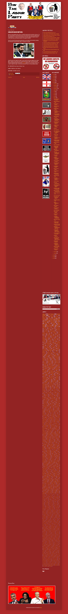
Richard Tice (53, 516)
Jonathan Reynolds (49, 430)
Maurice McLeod (50, 546)
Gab (53, 428)
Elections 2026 (57, 427)
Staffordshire (44, 358)
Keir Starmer (51, 314)
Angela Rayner (47, 323)
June (55, 93)
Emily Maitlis (44, 455)
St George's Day (57, 488)
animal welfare (49, 470)
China (45, 342)
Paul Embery (57, 432)
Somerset (43, 380)
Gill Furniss (46, 500)
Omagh (52, 552)
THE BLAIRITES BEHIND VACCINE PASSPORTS (56, 119)
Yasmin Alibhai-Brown (49, 449)
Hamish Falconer (48, 533)
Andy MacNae (46, 521)
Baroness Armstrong (53, 522)
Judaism (47, 414)
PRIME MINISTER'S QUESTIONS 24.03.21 (56, 122)
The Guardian (49, 380)
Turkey (56, 518)
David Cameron (57, 412)
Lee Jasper (48, 541)
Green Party (56, 352)
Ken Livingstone (51, 444)
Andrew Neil (49, 362)
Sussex (51, 339)
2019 (54, 256)
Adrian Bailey (44, 438)
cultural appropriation (52, 410)
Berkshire (43, 388)
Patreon (59, 464)
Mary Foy (46, 509)
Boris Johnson (44, 316)
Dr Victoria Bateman (53, 530)
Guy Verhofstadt (55, 393)
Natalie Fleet (47, 550)
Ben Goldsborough (44, 523)
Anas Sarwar (47, 417)
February (55, 251)
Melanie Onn (57, 423)
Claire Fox (56, 439)
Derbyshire (52, 364)
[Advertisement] (32, 21)
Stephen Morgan (44, 559)
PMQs (55, 324)
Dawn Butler (56, 349)
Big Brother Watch (55, 523)
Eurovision (46, 499)
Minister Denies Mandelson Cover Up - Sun (49, 32)
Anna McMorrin (48, 473)
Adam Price (58, 450)
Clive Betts (49, 528)
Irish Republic (46, 399)
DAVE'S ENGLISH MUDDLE (56, 206)
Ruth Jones (48, 556)
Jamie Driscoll (46, 503)
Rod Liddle (57, 516)
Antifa (53, 358)
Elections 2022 (57, 454)
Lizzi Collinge (54, 541)
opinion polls (54, 348)
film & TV (50, 369)
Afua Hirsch (57, 493)
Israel (52, 347)
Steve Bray (54, 435)
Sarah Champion (49, 434)
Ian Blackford (48, 413)
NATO (55, 463)
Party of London (55, 464)
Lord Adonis (56, 351)
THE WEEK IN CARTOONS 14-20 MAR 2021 (57, 137)
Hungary (48, 534)
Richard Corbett (49, 516)
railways (55, 416)
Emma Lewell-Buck (54, 455)
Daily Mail (53, 419)
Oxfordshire (45, 382)
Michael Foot (58, 547)
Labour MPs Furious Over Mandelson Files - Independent (51, 38)
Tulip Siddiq (45, 491)
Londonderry (57, 431)
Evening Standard (52, 531)
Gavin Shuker (47, 441)
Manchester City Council (47, 482)
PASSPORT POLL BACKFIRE (56, 104)
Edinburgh (43, 413)
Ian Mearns (51, 534)
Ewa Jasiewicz (57, 531)
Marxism (57, 359)
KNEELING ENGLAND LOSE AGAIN (56, 247)
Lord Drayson (52, 542)
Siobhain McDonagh (48, 558)
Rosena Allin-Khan (53, 389)
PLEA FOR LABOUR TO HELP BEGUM (57, 233)
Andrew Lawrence (55, 472)
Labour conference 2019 (52, 399)
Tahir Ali (49, 518)
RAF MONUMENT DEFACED (56, 167)
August (55, 89)
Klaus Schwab (48, 422)
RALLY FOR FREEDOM (56, 144)
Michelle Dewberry (50, 548)
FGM (49, 499)
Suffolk (51, 376)
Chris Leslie (52, 439)
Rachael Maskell (44, 433)
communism (45, 330)
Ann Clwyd (56, 451)
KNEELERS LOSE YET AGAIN (56, 143)
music (46, 391)
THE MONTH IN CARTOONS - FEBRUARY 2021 (56, 244)
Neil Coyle (50, 400)
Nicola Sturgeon (46, 346)
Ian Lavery (55, 385)
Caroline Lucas (53, 392)
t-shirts (47, 566)
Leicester (53, 359)
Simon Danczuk (49, 517)
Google (58, 457)
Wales (57, 326)
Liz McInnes (56, 507)
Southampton (51, 488)
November (55, 85)
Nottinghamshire (50, 349)
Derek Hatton (44, 498)
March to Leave (52, 423)
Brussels (58, 525)
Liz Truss (53, 431)
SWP (54, 486)
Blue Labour (57, 452)
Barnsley (48, 522)
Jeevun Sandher (51, 503)
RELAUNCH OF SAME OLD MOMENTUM (56, 189)
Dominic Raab (54, 381)
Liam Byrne (52, 403)
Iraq (42, 399)
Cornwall (52, 427)
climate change (53, 346)
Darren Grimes (47, 412)
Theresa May (49, 353)
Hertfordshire (52, 373)
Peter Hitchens (50, 446)
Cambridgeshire (52, 372)
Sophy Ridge (50, 360)
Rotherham (46, 395)
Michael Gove (57, 403)
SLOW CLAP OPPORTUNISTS (56, 183)
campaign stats (46, 396)
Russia (48, 341)
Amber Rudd (48, 451)
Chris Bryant (50, 351)
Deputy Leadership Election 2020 (50, 366)
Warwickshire (54, 380)
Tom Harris (58, 490)
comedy (51, 390)
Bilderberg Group (57, 473)
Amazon (58, 426)
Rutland (59, 466)
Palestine (57, 338)
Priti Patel (44, 353)
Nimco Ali (52, 551)
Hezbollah (47, 501)
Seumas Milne (45, 467)
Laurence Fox (56, 378)
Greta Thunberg (46, 403)
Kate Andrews (52, 459)
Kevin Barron (51, 408)
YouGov (43, 359)
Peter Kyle (58, 400)
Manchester (44, 352)
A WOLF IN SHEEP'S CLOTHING (56, 161)
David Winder (55, 497)
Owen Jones (53, 329)
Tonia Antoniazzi (52, 395)
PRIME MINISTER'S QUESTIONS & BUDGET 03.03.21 (57, 238)
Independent (43, 478)
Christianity (43, 453)
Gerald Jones (44, 533)
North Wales (44, 363)
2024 (54, 77)
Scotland (11, 74)
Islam (45, 334)
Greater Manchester (53, 331)
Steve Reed (43, 448)
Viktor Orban (49, 491)
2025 (54, 76)
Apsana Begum (57, 397)
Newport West (49, 432)
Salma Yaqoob (58, 486)
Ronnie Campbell (53, 433)
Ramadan (44, 555)
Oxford (43, 424)
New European (52, 550)
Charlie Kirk (55, 474)
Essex (44, 348)
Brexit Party (58, 330)
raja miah (44, 566)
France (54, 402)
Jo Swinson (51, 378)
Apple (49, 521)
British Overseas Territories (46, 427)
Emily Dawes (55, 498)
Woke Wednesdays (54, 336)
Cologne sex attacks (44, 497)
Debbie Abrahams (47, 530)
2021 (54, 82)
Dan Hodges (58, 453)
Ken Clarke (51, 506)
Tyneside (58, 435)
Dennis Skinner (58, 392)
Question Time (46, 376)
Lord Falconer (52, 508)
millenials (43, 493)
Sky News (57, 379)
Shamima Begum (52, 382)
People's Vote (58, 343)
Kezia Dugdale (58, 540)
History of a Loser (45, 429)
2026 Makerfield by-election (46, 406)
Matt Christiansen (45, 546)
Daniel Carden (46, 529)
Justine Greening (57, 505)
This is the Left (51, 468)
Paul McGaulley (48, 553)
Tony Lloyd (47, 448)
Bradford (49, 398)
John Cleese (46, 504)
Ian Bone (49, 458)
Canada (52, 388)
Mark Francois (56, 544)
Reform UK (54, 344)
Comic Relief (56, 528)
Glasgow (50, 385)
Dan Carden (54, 453)
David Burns (56, 529)
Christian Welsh (58, 527)
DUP (51, 453)
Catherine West (57, 418)
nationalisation (52, 565)
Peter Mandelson (56, 356)
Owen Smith (54, 400)
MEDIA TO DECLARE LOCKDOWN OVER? (57, 191)
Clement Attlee (45, 528)
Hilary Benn (48, 421)
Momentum (58, 345)
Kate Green (47, 444)
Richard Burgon (50, 334)
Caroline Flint (44, 377)
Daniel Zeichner (47, 440)
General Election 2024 (52, 370)
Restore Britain (47, 486)
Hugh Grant (50, 477)
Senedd (51, 424)
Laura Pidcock (58, 364)
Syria (48, 390)
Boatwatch (50, 328)
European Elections (45, 338)
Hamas (59, 381)
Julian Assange (50, 479)
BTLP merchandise (57, 417)
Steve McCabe (58, 517)
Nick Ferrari (48, 374)
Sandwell (56, 556)
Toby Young (54, 490)
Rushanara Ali (51, 486)
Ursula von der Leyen (56, 424)
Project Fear (57, 465)
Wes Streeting (53, 341)
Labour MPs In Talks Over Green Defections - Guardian (51, 42)
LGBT (44, 329)
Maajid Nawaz (47, 423)
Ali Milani (44, 451)
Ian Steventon (55, 534)
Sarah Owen (50, 557)
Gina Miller (57, 456)
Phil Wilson (50, 515)
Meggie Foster (54, 509)
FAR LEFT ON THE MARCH (56, 169)
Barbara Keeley (44, 522)
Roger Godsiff (51, 466)
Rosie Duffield (44, 371)
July (54, 91)
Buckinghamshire (51, 418)
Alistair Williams (53, 426)
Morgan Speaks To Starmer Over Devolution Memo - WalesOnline (50, 41)
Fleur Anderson (44, 532)
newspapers (56, 565)
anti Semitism (51, 322)
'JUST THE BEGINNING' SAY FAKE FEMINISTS (56, 152)
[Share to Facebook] (18, 73)
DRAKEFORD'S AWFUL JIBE (57, 200)
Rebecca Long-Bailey (47, 344)
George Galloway (44, 350)
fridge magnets (44, 471)
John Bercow (48, 359)
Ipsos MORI (46, 502)
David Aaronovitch (51, 529)
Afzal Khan (48, 392)
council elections (55, 390)
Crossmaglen (48, 453)
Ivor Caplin (58, 442)
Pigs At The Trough (48, 485)
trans (57, 337)
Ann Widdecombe (47, 452)
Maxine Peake (51, 463)
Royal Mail (53, 555)
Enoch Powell (44, 428)
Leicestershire (58, 375)
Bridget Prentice (53, 525)
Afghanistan (44, 392)
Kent (47, 339)
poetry (59, 565)
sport (43, 357)
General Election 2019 (50, 326)
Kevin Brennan (44, 460)
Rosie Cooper (47, 447)
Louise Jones (56, 542)
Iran (57, 370)
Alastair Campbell (50, 352)
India (56, 413)
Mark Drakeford (49, 340)
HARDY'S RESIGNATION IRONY (56, 203)
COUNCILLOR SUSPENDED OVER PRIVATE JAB (57, 227)
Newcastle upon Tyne (45, 484)
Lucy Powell (44, 379)
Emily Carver (49, 476)
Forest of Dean (49, 532)
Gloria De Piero (54, 457)
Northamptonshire (44, 415)
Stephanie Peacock (49, 435)
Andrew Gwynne (48, 397)
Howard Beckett (44, 458)
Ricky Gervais (55, 446)
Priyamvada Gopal (54, 485)
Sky (58, 558)
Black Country (48, 388)
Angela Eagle (52, 451)
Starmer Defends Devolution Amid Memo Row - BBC (50, 43)
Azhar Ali (52, 473)
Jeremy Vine (56, 407)
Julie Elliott (50, 540)
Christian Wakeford (56, 496)
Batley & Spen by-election (50, 384)
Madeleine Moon (58, 481)
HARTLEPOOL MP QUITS (56, 171)
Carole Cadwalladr (51, 474)
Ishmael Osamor (51, 502)
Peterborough (56, 357)
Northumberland (45, 464)
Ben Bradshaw (56, 376)
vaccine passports (57, 347)
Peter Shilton (46, 515)
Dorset (44, 407)
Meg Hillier (50, 509)
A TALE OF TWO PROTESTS (56, 135)
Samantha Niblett (52, 556)
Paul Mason (55, 484)
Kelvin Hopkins (47, 506)
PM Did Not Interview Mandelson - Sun (48, 36)
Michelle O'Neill (54, 483)
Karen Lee (43, 506)
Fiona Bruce (57, 499)
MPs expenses (45, 445)
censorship (58, 333)
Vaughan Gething (44, 425)
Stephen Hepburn (57, 447)
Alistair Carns (50, 472)
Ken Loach (58, 479)
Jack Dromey (50, 429)
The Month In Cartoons (56, 363)
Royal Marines (57, 555)
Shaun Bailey (45, 401)
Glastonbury (48, 457)
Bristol (48, 368)
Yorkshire (58, 322)
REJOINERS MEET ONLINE (56, 109)
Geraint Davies (57, 441)
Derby (58, 497)
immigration (55, 317)
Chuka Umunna (44, 370)
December (55, 83)
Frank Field (48, 420)
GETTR (43, 500)
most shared (46, 321)
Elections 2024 (51, 498)
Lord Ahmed (47, 542)
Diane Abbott (57, 320)
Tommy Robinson (58, 404)
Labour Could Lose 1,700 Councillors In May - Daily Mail (51, 33)
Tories (49, 317)
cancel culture (51, 383)
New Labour (58, 463)
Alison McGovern (49, 438)
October (55, 86)
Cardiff (58, 398)
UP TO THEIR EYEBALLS (55, 155)
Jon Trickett (47, 459)
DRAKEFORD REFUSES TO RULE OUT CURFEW (57, 185)
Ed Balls (56, 440)
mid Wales (57, 492)
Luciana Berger (57, 414)
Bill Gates (58, 410)
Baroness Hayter (50, 495)
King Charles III (49, 460)
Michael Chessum (49, 547)
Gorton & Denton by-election (47, 393)
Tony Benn (52, 518)
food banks (48, 565)
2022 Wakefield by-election (55, 471)
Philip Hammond (50, 554)
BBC (54, 325)
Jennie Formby (56, 503)
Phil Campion (45, 554)
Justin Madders (52, 505)
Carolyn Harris (55, 495)
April (54, 96)
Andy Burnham (58, 328)
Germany (52, 420)
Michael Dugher (54, 547)
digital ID (57, 367)
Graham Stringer (57, 420)
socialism (58, 346)
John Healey (46, 479)
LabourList (44, 541)
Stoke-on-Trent (49, 489)
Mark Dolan (52, 544)
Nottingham (50, 394)
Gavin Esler (53, 532)
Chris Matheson (51, 496)
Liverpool (47, 355)
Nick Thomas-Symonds (45, 404)
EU (53, 328)
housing (54, 492)
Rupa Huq (55, 466)
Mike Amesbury (46, 400)
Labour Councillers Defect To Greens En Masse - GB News (51, 35)
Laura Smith (55, 408)
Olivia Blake (51, 484)
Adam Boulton (53, 493)
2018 (54, 258)
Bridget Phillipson (53, 398)
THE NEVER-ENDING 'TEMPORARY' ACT (57, 114)
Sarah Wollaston (54, 434)
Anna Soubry (52, 397)
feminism (58, 341)
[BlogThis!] (16, 73)
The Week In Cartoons (51, 319)
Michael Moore (45, 548)
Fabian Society (53, 499)
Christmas (49, 419)
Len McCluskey (57, 388)
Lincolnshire (45, 367)
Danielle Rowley (50, 497)
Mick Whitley (54, 548)
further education (50, 405)
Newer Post (10, 77)
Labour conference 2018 (45, 507)
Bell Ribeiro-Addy (50, 402)
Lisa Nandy (52, 343)
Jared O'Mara (55, 429)
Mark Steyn (55, 545)
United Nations (44, 469)
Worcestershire (44, 383)
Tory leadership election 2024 (53, 448)
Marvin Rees (55, 445)
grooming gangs (51, 330)
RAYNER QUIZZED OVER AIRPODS (56, 174)
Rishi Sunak (46, 331)
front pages (49, 471)
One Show (55, 552)
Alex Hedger (47, 520)
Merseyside (43, 389)
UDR (55, 395)
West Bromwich (53, 425)
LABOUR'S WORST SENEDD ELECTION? (56, 126)
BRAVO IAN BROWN (56, 210)
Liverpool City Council (57, 444)
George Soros (57, 428)
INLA (54, 501)
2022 (54, 80)
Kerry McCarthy (45, 480)
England (57, 362)
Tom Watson (54, 353)
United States (58, 327)
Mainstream (51, 543)
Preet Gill (54, 515)
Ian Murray (52, 413)
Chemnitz (44, 527)
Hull (49, 403)
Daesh (47, 375)
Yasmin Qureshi (44, 492)
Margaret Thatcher (57, 461)
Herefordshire (45, 477)
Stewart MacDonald (54, 559)
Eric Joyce (48, 531)
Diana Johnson (52, 475)
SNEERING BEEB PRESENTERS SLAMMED (56, 147)
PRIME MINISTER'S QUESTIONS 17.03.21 (56, 163)
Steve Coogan (53, 517)
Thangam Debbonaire (45, 468)
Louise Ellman (51, 414)
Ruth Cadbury (44, 556)
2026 (54, 74)
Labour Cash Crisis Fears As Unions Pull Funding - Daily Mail (51, 50)
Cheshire (43, 351)
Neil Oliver (43, 341)
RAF (42, 466)
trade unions (50, 365)
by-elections (53, 345)
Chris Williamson (56, 369)
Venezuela (49, 425)
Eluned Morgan (45, 476)
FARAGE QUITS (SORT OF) (57, 220)
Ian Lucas (54, 477)
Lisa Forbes (49, 481)
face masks (49, 348)
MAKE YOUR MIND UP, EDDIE (57, 102)
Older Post (37, 77)
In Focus (52, 407)
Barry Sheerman (44, 398)
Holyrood (51, 442)
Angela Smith (45, 402)
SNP (13, 74)
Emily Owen (44, 531)
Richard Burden (44, 516)
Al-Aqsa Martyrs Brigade (50, 494)
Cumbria (57, 384)
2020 (54, 255)
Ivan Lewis (53, 478)
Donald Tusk (52, 454)
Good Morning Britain (51, 377)
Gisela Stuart (44, 457)
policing (53, 337)
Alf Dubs (55, 494)
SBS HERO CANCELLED (56, 236)
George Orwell (52, 441)
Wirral (58, 491)
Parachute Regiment (50, 409)
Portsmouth (58, 554)
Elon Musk (51, 368)
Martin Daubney (48, 483)
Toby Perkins (50, 490)
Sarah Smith (55, 557)
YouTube (52, 387)
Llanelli (58, 541)
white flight (50, 566)
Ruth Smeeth (58, 433)
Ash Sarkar (45, 356)
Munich (58, 483)
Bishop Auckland (52, 524)
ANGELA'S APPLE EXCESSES (56, 249)
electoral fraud (58, 425)
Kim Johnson (50, 480)
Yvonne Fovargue (50, 492)
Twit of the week (45, 416)
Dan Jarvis (44, 454)
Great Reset (47, 357)
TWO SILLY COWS (56, 181)
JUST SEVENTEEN (56, 129)
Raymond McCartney (48, 555)
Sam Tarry (44, 434)
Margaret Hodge (52, 461)
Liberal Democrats (50, 342)
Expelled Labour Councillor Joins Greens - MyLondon (50, 46)
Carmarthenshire (44, 526)
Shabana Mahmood (50, 371)
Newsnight (53, 432)
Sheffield (48, 387)
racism (53, 327)
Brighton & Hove (48, 381)
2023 (54, 79)
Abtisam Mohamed (48, 493)
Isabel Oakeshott (49, 478)
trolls (56, 383)
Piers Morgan (52, 355)
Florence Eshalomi (48, 456)
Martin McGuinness (50, 445)
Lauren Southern (52, 507)
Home (24, 77)
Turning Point (45, 405)
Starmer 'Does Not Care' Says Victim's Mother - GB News (51, 37)
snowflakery (48, 450)
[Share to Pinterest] (19, 73)
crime (49, 327)
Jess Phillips (48, 336)
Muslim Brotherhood (52, 549)
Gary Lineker (58, 402)
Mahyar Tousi (47, 461)
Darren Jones (52, 412)
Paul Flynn (49, 465)
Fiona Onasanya (44, 385)
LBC (47, 333)
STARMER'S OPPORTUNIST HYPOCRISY (56, 158)
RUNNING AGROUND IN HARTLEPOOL (56, 141)
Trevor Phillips (58, 415)
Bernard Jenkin (50, 523)
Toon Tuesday (53, 321)
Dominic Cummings (47, 347)
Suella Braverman (55, 489)
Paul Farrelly (45, 465)
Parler (49, 415)
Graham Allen (50, 500)
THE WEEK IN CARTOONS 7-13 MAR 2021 (56, 178)
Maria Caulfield (44, 544)
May (54, 94)
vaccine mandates (56, 405)
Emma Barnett (54, 476)
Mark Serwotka (46, 545)
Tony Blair (58, 329)
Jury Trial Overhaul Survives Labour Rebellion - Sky (50, 51)
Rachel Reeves (44, 327)
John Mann (58, 366)
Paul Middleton (52, 553)
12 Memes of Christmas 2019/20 (53, 391)
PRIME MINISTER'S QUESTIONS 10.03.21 (56, 197)
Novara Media (55, 394)
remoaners (44, 319)
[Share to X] (17, 73)
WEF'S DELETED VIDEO (57, 195)
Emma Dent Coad (49, 455)
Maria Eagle (48, 544)
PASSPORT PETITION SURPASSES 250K (57, 225)
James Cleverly (46, 443)
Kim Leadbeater (55, 480)
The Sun (47, 490)
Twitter (43, 336)
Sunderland (45, 518)
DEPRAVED (55, 128)
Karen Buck (54, 540)
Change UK (58, 372)
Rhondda (58, 515)
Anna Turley (54, 438)
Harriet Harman (44, 421)
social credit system (53, 450)
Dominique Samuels (57, 475)
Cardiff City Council (44, 474)
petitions (45, 365)
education (47, 372)
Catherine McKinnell (53, 526)
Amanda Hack (52, 520)
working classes (46, 364)
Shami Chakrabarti (46, 488)
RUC (53, 379)
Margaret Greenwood (56, 543)
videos (43, 314)
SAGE (52, 374)
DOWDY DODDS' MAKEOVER (56, 241)
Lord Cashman (47, 508)
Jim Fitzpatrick (56, 443)
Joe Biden (45, 328)
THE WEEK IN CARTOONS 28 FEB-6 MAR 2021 (56, 217)
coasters (52, 519)
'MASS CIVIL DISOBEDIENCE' (56, 150)
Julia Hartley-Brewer (49, 354)
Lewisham (51, 541)
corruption (54, 470)
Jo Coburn (52, 421)
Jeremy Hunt (50, 443)
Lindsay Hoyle (49, 431)
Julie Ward (47, 505)
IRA (57, 321)
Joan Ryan (43, 459)
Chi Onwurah (47, 496)
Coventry (43, 375)
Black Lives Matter (50, 320)
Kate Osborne (57, 459)
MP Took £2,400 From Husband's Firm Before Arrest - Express (51, 48)
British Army (52, 338)
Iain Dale (46, 394)
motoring (55, 449)
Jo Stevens (57, 458)
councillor (44, 565)
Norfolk (52, 357)
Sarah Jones (46, 557)
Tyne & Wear (51, 416)
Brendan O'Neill (48, 525)
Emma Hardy (58, 476)
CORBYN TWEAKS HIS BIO (57, 193)
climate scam (46, 369)
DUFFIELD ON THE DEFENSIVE (56, 208)
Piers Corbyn (53, 465)
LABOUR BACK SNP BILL (56, 176)
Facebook (47, 345)
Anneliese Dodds (53, 406)
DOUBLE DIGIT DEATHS (56, 214)
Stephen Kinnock (47, 410)
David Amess (57, 419)
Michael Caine (44, 547)
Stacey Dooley (44, 489)
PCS (57, 552)
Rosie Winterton (44, 517)
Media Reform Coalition (56, 546)
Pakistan (48, 389)
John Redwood (55, 504)
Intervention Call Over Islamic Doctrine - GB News (50, 44)
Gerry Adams (44, 442)
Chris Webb (48, 527)
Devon (54, 362)
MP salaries (47, 543)
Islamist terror (56, 340)
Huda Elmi (51, 501)
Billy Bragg (47, 524)
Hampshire (55, 354)
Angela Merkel (52, 417)
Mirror (46, 446)
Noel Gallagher (56, 551)
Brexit (57, 315)
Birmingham (47, 343)
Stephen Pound (49, 559)
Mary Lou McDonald (45, 463)
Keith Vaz (47, 408)
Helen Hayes (57, 533)
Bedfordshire (58, 406)
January (55, 253)
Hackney (48, 442)
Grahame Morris (55, 500)
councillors (55, 339)
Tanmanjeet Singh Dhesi (55, 467)
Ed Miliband (54, 332)
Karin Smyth (54, 479)
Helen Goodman (53, 533)
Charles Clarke (58, 526)
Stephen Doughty (53, 415)
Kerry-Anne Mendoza (56, 506)
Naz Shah (49, 379)
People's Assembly (57, 553)
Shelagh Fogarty (52, 447)
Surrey (49, 358)
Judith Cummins (46, 540)
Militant (48, 549)
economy (43, 368)
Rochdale (49, 433)
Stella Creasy (49, 363)
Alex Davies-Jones (44, 472)
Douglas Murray (52, 440)
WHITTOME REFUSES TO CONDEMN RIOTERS (57, 132)
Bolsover (43, 525)
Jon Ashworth (52, 375)
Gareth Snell (53, 456)
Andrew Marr (57, 374)
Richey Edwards (52, 333)
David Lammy (49, 325)
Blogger (41, 607)
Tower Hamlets (57, 468)
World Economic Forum (56, 360)
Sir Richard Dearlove (54, 558)
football (43, 339)
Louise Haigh (44, 432)
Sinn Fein (53, 401)
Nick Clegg (56, 550)
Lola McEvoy (43, 542)
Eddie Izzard (48, 407)
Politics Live (44, 360)
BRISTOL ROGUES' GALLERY (56, 117)
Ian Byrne (55, 442)
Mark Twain (58, 545)
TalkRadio (50, 350)
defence (58, 470)
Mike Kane (58, 548)
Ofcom (45, 552)
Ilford (58, 477)
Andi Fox (56, 520)
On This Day (49, 324)
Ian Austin (56, 358)
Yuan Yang (48, 519)
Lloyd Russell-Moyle (51, 367)
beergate (59, 395)
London (52, 316)
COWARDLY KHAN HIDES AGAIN (56, 222)
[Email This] (15, 73)
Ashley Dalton (53, 452)
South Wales (56, 334)
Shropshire (49, 401)
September (55, 88)
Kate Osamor (55, 430)
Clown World (52, 528)
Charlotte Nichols (44, 419)
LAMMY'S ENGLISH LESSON (56, 107)
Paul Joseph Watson (51, 404)
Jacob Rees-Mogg (45, 378)
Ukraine (54, 350)
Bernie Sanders (46, 418)
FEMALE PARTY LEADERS (56, 212)
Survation (50, 467)
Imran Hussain (53, 458)
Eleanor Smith (58, 530)
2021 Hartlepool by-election (53, 396)
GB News (48, 329)
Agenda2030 (44, 494)
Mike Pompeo (45, 549)
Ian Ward (59, 534)
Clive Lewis (50, 356)
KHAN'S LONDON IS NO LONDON (56, 99)
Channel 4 (48, 439)
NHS (56, 373)
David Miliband (47, 475)
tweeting (23, 62)
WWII (48, 469)
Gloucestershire (57, 368)
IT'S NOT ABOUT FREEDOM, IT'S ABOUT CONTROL (56, 230)
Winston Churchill (57, 401)
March (55, 97)
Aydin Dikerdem (57, 521)
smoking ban (55, 519)
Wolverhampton (53, 469)
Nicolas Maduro (48, 551)
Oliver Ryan (48, 552)
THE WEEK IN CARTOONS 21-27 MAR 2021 (57, 111)
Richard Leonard (47, 424)
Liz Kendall (53, 481)
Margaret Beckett (53, 482)
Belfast (55, 365)
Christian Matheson (52, 527)
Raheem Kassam (47, 466)
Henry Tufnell (44, 534)
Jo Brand (57, 478)
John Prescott (50, 504)
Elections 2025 (44, 420)
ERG (47, 498)
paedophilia (56, 387)
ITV (56, 501)
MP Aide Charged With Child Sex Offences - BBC (50, 52)
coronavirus (51, 315)
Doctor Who (48, 454)
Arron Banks (52, 521)
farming (49, 426)
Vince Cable (54, 491)
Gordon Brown (46, 373)
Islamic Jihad (55, 502)
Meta (58, 509)
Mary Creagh (58, 399)
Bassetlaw (58, 522)
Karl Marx (56, 421)
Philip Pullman (54, 554)
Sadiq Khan (44, 322)
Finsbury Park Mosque (49, 428)
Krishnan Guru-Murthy (55, 460)
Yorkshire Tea (44, 519)
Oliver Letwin (50, 464)
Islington (57, 377)
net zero (45, 362)
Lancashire (48, 337)
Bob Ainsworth (57, 524)
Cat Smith (48, 526)
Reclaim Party (55, 409)
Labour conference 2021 (54, 422)
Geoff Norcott (57, 532)
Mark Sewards (51, 545)
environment (45, 426)
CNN (43, 412)
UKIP (57, 382)
